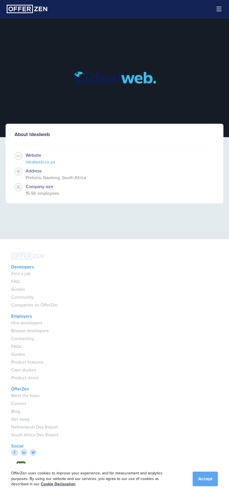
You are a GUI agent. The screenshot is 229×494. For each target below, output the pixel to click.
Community (22, 297)
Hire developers (26, 323)
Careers (18, 403)
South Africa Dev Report (34, 435)
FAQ (15, 281)
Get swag (20, 419)
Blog (15, 411)
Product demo (25, 377)
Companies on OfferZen (34, 305)
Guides (18, 289)
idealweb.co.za (40, 162)
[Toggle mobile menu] (215, 9)
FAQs (16, 346)
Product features (27, 362)
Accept (205, 479)
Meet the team (25, 395)
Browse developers (30, 330)
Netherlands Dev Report (34, 427)
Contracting (22, 338)
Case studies (23, 370)
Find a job (20, 273)
